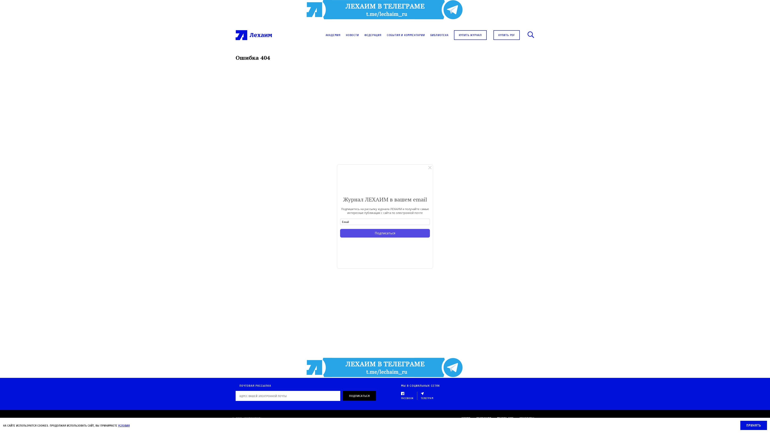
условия (124, 425)
